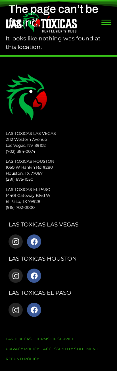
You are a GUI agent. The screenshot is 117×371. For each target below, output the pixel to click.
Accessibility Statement (70, 349)
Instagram (16, 241)
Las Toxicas (19, 339)
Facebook (34, 241)
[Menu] (106, 22)
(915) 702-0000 (20, 207)
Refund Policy (22, 358)
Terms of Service (55, 339)
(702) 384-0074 (20, 151)
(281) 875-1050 (19, 179)
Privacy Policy (22, 349)
